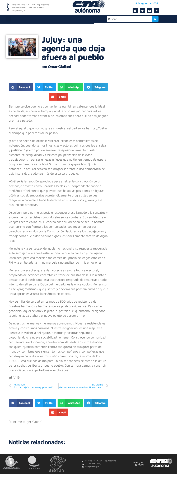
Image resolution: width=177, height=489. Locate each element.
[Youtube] (149, 10)
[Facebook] (135, 10)
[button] (8, 19)
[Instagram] (156, 10)
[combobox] (129, 19)
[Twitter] (142, 10)
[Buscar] (155, 19)
